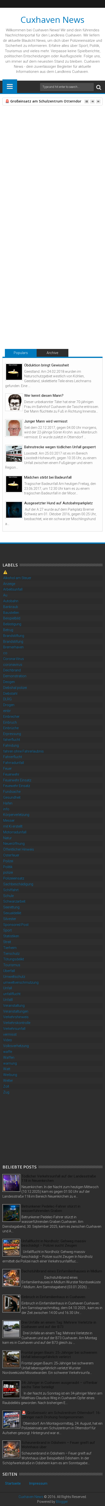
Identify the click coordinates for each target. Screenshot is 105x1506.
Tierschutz (11, 954)
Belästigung (12, 624)
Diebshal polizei (15, 688)
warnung (10, 1063)
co (5, 653)
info (6, 809)
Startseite (13, 1483)
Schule (8, 896)
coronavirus (12, 665)
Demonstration (14, 676)
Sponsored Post (16, 925)
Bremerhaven (13, 647)
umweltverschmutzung (21, 982)
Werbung (10, 1075)
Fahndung (11, 745)
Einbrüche (11, 728)
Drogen (8, 705)
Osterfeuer (11, 855)
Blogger (62, 1502)
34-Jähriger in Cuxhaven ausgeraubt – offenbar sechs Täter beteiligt (59, 1384)
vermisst (10, 1034)
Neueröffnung (14, 844)
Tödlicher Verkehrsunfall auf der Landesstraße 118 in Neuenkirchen (58, 1178)
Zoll (6, 1086)
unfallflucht (12, 994)
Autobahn (10, 601)
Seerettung (11, 907)
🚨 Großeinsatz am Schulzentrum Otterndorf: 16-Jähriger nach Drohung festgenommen (74, 313)
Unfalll (8, 1000)
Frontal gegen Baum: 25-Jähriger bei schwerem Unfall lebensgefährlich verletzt (59, 1354)
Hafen (7, 803)
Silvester (9, 919)
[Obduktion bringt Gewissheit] (14, 372)
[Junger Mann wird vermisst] (14, 428)
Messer (9, 820)
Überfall (9, 971)
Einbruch (10, 722)
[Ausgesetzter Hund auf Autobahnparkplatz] (14, 510)
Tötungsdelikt (13, 959)
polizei (8, 872)
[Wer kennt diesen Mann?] (14, 402)
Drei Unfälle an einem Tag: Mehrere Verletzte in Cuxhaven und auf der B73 (58, 1324)
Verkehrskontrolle (16, 1023)
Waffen (8, 1057)
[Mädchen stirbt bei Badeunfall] (14, 484)
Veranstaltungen (15, 1011)
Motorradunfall (14, 832)
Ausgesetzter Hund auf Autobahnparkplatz (58, 503)
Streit (7, 942)
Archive (52, 353)
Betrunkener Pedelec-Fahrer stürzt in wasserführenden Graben (50, 1208)
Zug (6, 1092)
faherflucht (11, 740)
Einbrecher (11, 717)
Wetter (8, 1081)
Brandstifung (13, 641)
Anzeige (9, 584)
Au (5, 595)
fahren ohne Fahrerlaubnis (23, 751)
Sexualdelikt (12, 913)
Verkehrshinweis (16, 1017)
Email (48, 146)
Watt (6, 1069)
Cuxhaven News (52, 19)
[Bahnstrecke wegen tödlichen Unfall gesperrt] (14, 454)
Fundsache (12, 792)
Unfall (7, 988)
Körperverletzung (16, 815)
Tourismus (11, 965)
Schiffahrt (11, 890)
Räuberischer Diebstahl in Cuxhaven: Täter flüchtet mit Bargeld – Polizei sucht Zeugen (28, 311)
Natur (7, 838)
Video (7, 1040)
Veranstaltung (14, 1005)
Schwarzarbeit (14, 901)
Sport (7, 930)
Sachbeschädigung (18, 884)
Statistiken (11, 936)
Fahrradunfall (13, 763)
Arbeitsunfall (12, 589)
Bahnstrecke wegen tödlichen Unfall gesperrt (60, 447)
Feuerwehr (11, 774)
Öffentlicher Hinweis (18, 849)
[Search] (99, 87)
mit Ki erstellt (12, 826)
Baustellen (11, 613)
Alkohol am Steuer (17, 578)
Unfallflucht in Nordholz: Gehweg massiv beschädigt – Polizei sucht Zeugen (53, 1243)
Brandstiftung (13, 636)
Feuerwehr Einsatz (17, 780)
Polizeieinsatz (13, 878)
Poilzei (8, 861)
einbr (7, 711)
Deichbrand (12, 670)
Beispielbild (11, 618)
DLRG (7, 699)
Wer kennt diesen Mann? (43, 395)
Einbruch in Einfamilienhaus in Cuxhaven (53, 1297)
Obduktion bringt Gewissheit (46, 365)
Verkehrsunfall (14, 1029)
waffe (7, 1052)
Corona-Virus (13, 659)
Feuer (7, 768)
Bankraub (10, 607)
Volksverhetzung (16, 1046)
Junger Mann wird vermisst (45, 421)
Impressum (38, 1483)
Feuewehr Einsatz (16, 786)
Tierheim (10, 948)
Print (32, 146)
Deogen (9, 682)
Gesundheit (12, 797)
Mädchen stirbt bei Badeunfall (48, 477)
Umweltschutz (14, 977)
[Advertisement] (39, 1129)
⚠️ (5, 572)
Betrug (8, 630)
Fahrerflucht (12, 757)
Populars (21, 353)
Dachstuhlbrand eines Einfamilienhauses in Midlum (61, 1271)
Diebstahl (10, 693)
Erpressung (12, 734)
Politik (7, 867)
